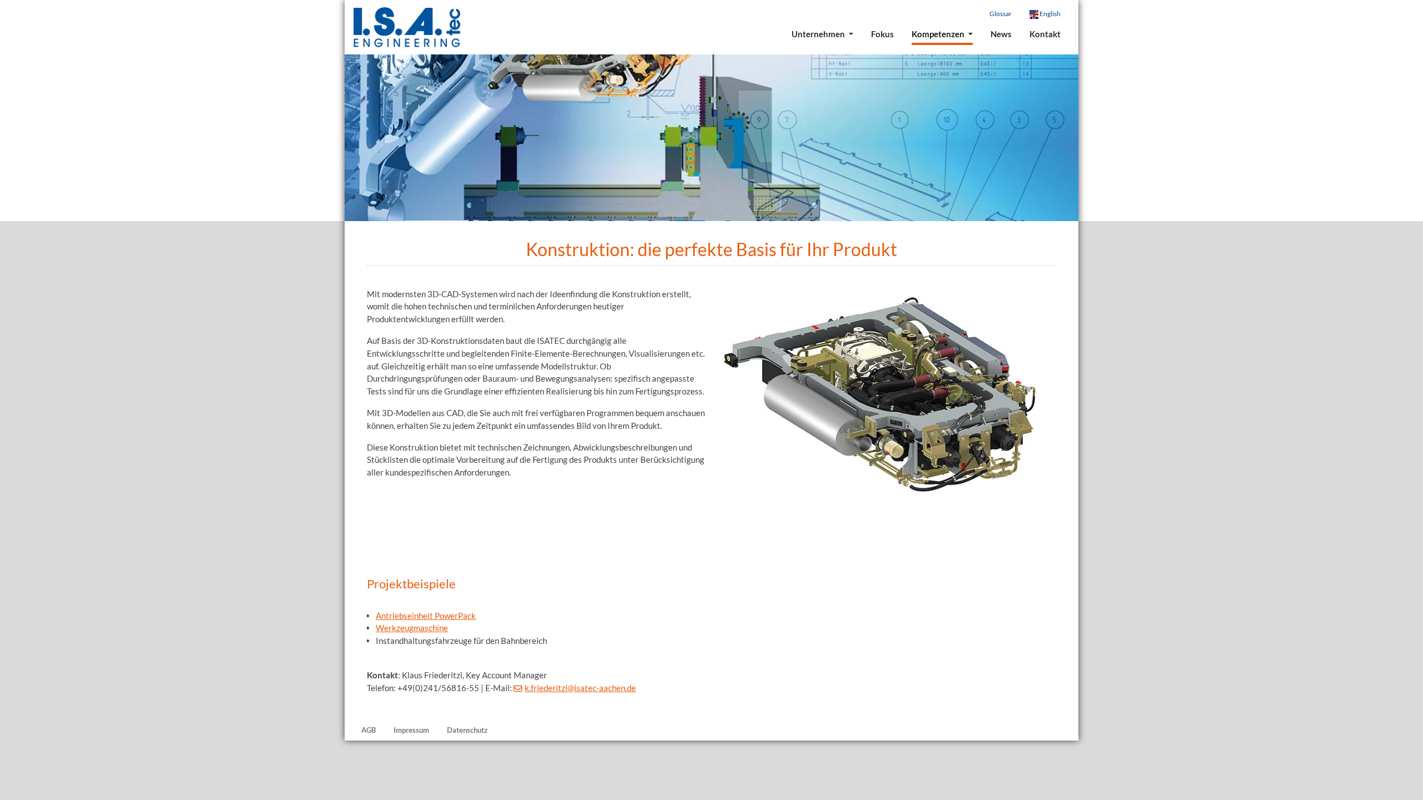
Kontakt (1045, 34)
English (1049, 13)
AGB (368, 730)
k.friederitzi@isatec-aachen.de (580, 688)
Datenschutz (467, 730)
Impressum (411, 730)
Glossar (1000, 13)
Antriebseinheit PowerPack (426, 616)
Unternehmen (819, 34)
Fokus (882, 34)
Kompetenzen (939, 34)
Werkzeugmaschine (412, 628)
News (1001, 34)
